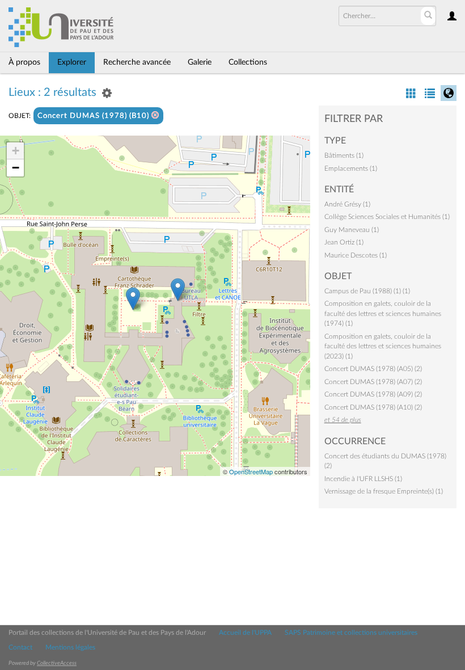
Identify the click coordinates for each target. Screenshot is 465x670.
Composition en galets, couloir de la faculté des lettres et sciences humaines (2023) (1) (382, 346)
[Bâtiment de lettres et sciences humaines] (178, 289)
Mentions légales (70, 647)
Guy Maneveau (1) (351, 229)
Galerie (200, 62)
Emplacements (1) (350, 168)
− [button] (15, 168)
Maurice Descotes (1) (355, 255)
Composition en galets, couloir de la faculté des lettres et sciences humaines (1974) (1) (382, 313)
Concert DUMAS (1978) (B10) (94, 116)
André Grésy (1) (347, 204)
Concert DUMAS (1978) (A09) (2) (373, 394)
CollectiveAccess (57, 663)
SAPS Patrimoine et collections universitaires (351, 632)
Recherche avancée (137, 62)
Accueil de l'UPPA (245, 632)
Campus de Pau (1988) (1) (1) (367, 291)
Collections (248, 62)
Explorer (71, 62)
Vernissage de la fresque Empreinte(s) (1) (383, 491)
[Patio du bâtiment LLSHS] (133, 298)
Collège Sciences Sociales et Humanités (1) (387, 216)
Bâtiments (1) (343, 155)
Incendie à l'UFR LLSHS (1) (363, 478)
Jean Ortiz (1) (343, 242)
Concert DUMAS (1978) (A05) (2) (373, 368)
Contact (20, 647)
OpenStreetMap (251, 471)
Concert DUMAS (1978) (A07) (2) (373, 381)
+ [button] (15, 151)
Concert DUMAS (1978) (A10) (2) (373, 407)
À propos (24, 62)
